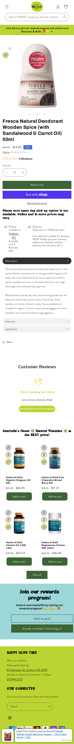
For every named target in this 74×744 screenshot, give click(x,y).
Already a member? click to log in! (42, 628)
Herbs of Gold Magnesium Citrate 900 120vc (53, 545)
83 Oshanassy (14, 670)
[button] (7, 6)
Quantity (7, 165)
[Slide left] (29, 114)
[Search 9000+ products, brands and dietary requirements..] (65, 17)
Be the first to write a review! (37, 408)
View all (37, 575)
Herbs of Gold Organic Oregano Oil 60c (18, 480)
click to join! (42, 618)
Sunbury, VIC (14, 235)
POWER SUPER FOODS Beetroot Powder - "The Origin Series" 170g (42, 734)
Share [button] (9, 342)
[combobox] (37, 17)
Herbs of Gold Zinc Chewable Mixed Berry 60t (53, 480)
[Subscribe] (48, 707)
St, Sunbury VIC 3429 (35, 670)
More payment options (37, 203)
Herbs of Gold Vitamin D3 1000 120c (16, 545)
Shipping (6, 152)
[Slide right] (44, 114)
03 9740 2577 (15, 679)
